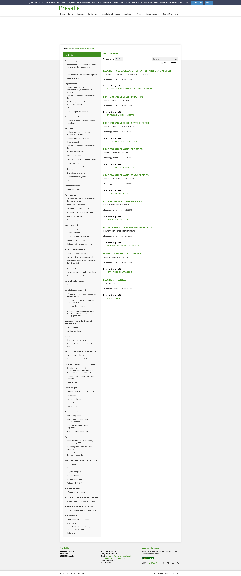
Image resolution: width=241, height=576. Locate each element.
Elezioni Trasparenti (170, 14)
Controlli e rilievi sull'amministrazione (81, 364)
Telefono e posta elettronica (77, 111)
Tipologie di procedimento (76, 253)
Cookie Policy (175, 573)
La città (71, 14)
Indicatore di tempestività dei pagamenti (78, 426)
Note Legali (156, 573)
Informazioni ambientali (75, 488)
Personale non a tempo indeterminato (81, 159)
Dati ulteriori (71, 533)
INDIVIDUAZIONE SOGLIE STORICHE (120, 219)
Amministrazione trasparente (148, 14)
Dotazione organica (74, 155)
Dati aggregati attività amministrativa (80, 244)
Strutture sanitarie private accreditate (81, 497)
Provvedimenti (71, 268)
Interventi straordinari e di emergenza (81, 506)
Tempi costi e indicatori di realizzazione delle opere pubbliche (82, 454)
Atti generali (71, 71)
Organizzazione (71, 83)
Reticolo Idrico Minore (75, 479)
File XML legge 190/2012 (78, 306)
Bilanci (67, 336)
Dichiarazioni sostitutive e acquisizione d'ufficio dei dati (81, 262)
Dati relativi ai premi (74, 216)
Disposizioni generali (74, 61)
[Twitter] (168, 563)
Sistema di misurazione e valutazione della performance (81, 200)
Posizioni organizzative (75, 152)
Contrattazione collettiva (76, 173)
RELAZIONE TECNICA (114, 298)
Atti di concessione (74, 331)
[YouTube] (173, 563)
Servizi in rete (72, 406)
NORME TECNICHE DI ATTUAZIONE (119, 272)
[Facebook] (163, 563)
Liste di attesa (72, 403)
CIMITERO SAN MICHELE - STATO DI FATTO (122, 141)
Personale (69, 128)
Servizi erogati (71, 388)
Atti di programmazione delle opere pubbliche (80, 447)
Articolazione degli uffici (76, 108)
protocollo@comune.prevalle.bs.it (118, 556)
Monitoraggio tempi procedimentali (80, 257)
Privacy (165, 573)
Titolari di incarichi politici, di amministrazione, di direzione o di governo (79, 89)
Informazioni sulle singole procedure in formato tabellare (81, 295)
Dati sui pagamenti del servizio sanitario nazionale (78, 420)
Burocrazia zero (73, 78)
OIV (68, 180)
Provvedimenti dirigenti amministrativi (81, 276)
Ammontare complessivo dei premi (80, 212)
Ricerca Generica (170, 63)
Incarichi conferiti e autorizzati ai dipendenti (79, 168)
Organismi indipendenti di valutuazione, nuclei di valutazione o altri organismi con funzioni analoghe (81, 370)
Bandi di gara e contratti (75, 290)
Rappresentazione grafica (77, 240)
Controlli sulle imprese (74, 281)
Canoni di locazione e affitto (77, 359)
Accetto (209, 3)
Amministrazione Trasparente (83, 48)
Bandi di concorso (72, 186)
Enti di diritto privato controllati (78, 236)
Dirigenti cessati (73, 142)
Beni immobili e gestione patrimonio (80, 351)
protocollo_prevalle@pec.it (115, 558)
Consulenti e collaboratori (76, 117)
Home (62, 14)
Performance (70, 195)
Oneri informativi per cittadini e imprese (82, 74)
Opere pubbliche (72, 437)
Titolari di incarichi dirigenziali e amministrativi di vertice (78, 133)
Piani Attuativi (72, 464)
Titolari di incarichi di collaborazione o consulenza (81, 122)
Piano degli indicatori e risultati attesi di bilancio (81, 345)
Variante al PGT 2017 (74, 483)
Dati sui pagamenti (74, 415)
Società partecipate (74, 233)
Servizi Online (93, 14)
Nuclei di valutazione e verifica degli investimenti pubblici (80, 441)
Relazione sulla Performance (78, 208)
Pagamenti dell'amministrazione (78, 412)
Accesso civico (72, 523)
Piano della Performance (76, 205)
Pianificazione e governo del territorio (81, 460)
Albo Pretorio (129, 14)
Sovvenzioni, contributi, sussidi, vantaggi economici (78, 322)
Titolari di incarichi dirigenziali (78, 138)
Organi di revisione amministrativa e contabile (80, 377)
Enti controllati (71, 225)
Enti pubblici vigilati (74, 229)
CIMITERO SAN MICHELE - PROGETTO (120, 115)
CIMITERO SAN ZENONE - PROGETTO (120, 167)
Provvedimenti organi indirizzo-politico (81, 272)
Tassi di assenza (73, 163)
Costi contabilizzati (74, 399)
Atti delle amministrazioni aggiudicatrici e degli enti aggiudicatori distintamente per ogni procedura (81, 313)
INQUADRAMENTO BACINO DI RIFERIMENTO (123, 246)
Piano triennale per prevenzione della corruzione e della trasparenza (81, 65)
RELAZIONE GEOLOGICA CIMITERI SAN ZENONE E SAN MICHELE (130, 89)
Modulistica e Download (111, 14)
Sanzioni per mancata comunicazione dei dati (81, 97)
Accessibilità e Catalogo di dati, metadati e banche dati (78, 528)
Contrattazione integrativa (77, 177)
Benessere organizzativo (76, 220)
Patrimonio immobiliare (75, 355)
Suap (69, 468)
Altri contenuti (71, 515)
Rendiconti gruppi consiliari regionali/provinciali (77, 103)
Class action (71, 395)
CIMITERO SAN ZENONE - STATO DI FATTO (122, 193)
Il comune (80, 14)
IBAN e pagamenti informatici (77, 431)
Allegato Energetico (74, 472)
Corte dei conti (72, 382)
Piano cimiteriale (73, 475)
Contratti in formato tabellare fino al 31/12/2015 (81, 301)
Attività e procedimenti (75, 249)
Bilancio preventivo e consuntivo (79, 340)
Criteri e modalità (73, 327)
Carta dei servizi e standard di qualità (81, 391)
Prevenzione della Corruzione (78, 519)
